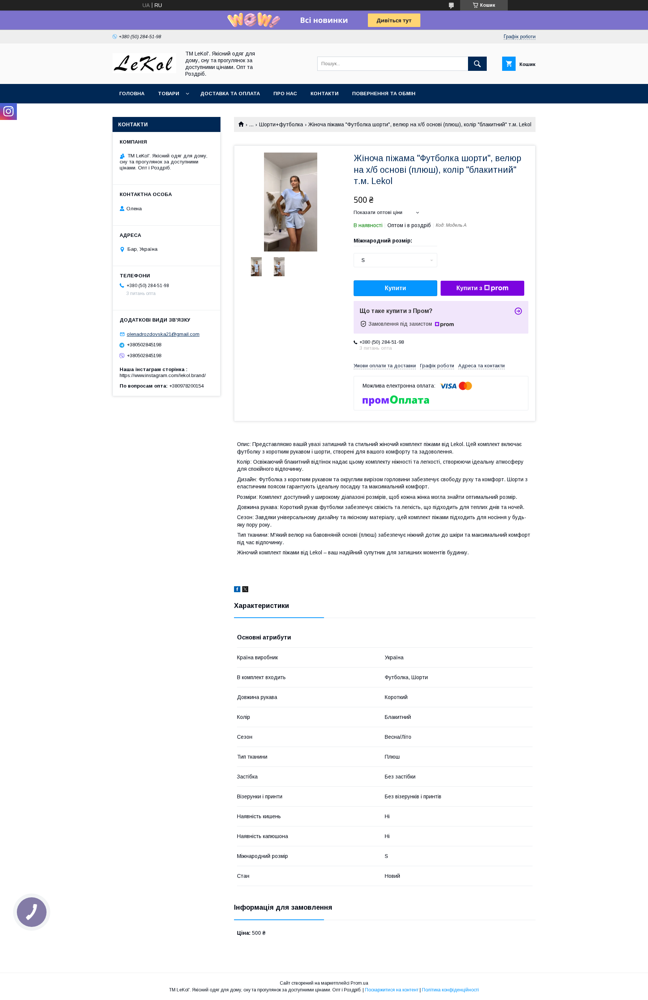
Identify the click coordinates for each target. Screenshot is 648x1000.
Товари (168, 93)
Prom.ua (359, 983)
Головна (131, 93)
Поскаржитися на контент (391, 990)
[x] (245, 590)
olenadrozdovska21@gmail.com (163, 334)
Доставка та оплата (230, 93)
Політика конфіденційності (450, 990)
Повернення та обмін (384, 93)
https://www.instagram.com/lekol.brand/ (163, 375)
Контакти (324, 93)
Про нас (285, 93)
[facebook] (237, 590)
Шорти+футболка (281, 124)
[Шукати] (477, 64)
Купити (395, 288)
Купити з (469, 288)
